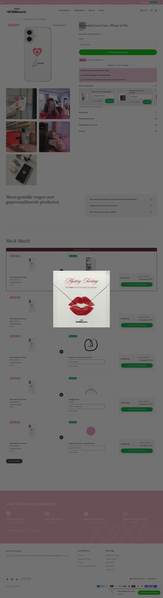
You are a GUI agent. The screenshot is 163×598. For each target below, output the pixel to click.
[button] (81, 299)
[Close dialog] (107, 272)
